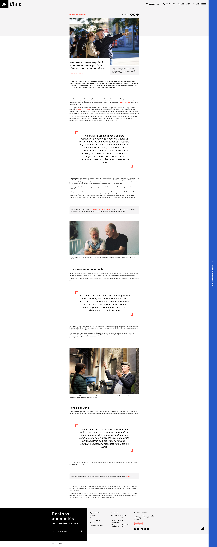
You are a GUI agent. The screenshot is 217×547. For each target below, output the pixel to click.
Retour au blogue (79, 14)
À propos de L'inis (96, 513)
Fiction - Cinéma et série (101, 209)
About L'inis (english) (96, 525)
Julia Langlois (125, 102)
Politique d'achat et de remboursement (118, 521)
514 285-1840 (138, 523)
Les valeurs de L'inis (117, 518)
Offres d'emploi (95, 520)
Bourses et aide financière (119, 515)
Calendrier (93, 518)
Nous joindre (138, 525)
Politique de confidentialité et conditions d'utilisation (120, 525)
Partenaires (114, 513)
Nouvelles (93, 515)
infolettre (129, 476)
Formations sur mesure (97, 523)
